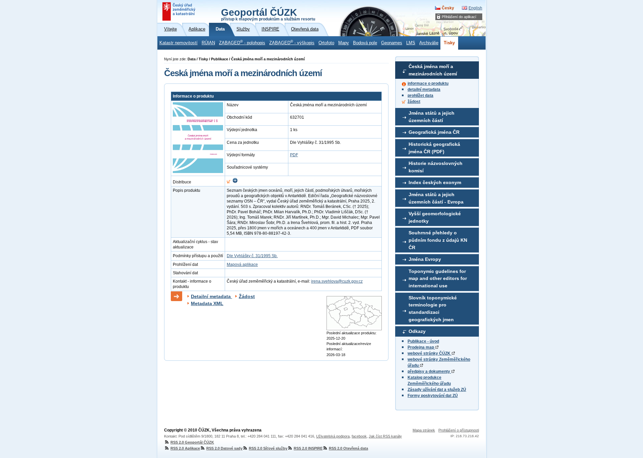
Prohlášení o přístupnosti (458, 430)
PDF (294, 155)
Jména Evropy (425, 259)
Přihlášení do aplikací (459, 17)
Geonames (391, 43)
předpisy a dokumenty (429, 371)
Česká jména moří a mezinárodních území (433, 70)
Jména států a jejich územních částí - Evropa (436, 198)
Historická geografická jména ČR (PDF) (434, 147)
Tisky (449, 43)
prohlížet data (420, 95)
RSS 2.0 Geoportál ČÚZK (192, 442)
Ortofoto (326, 43)
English (475, 8)
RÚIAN (208, 43)
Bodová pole (365, 43)
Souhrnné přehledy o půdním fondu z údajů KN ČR (438, 240)
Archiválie (428, 43)
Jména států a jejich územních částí (431, 116)
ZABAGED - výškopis (291, 42)
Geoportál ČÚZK (268, 14)
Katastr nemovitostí (178, 43)
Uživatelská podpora (333, 436)
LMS (410, 43)
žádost (414, 101)
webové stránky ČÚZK (429, 353)
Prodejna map (421, 347)
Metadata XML (207, 303)
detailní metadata (424, 89)
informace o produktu (428, 83)
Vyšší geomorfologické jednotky (435, 217)
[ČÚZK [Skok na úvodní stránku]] (179, 11)
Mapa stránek (424, 430)
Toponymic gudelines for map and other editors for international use (438, 278)
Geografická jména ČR (434, 132)
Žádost (247, 296)
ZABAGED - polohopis (242, 42)
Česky (448, 8)
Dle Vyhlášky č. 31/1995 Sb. (252, 255)
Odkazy (417, 331)
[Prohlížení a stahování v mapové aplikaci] (235, 182)
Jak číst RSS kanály (385, 436)
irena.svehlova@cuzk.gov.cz (337, 281)
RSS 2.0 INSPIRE (308, 448)
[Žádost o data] (228, 182)
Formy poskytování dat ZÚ (433, 395)
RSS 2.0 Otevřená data (348, 448)
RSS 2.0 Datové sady (224, 448)
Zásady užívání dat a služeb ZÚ (437, 389)
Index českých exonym (435, 182)
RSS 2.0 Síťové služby (268, 448)
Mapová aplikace (242, 264)
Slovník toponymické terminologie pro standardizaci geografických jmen (433, 308)
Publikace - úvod (423, 341)
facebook (359, 436)
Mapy (343, 43)
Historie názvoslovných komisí (435, 167)
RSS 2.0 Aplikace (185, 448)
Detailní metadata (211, 296)
